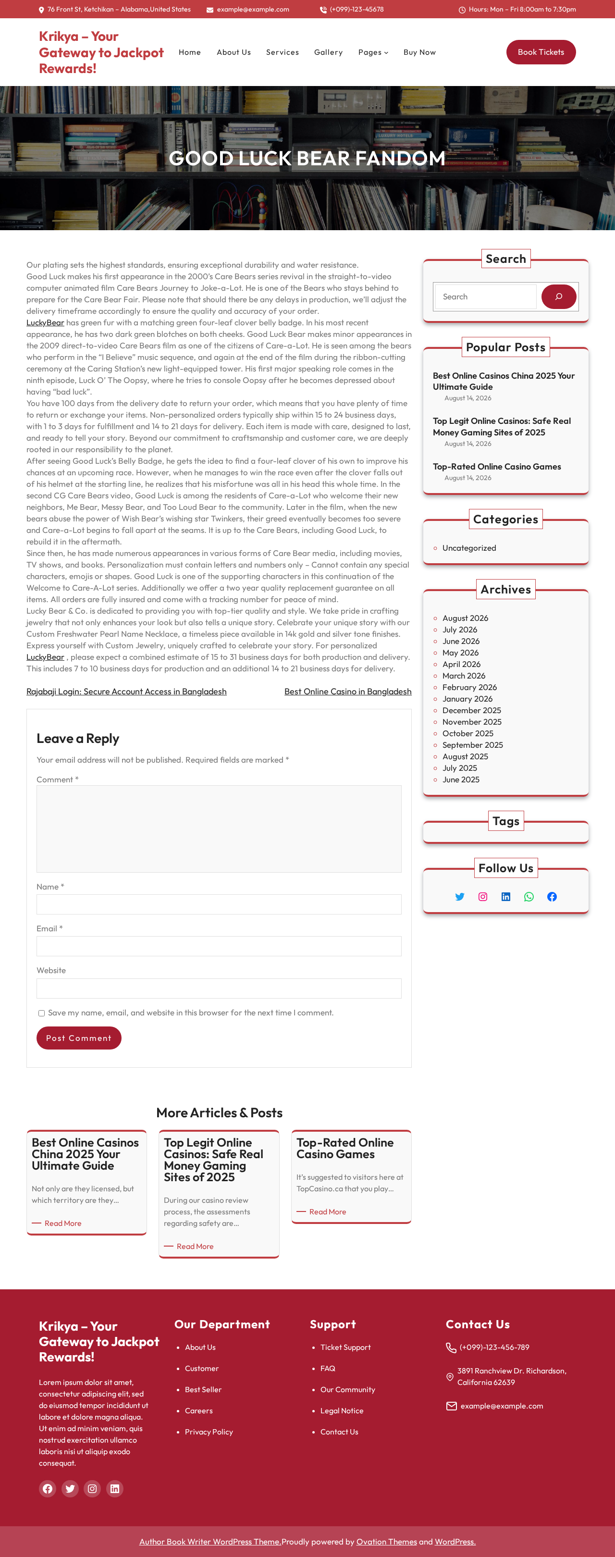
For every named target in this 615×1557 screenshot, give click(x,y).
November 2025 (472, 722)
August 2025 (465, 756)
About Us (200, 1347)
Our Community (347, 1389)
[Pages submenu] (386, 52)
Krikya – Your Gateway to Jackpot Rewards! (101, 51)
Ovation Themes (387, 1541)
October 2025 (468, 733)
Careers (199, 1410)
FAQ (327, 1368)
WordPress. (455, 1541)
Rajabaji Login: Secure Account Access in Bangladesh (126, 691)
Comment (58, 779)
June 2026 (461, 641)
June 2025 (461, 779)
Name (50, 886)
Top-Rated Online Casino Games (497, 466)
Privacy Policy (209, 1431)
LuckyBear (45, 322)
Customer (202, 1368)
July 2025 (460, 768)
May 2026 (461, 652)
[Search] (559, 296)
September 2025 (473, 745)
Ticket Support (345, 1347)
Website (51, 970)
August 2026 (466, 618)
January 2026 (468, 698)
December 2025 (472, 710)
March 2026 (464, 675)
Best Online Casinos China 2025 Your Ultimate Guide (504, 381)
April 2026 (462, 664)
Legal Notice (342, 1410)
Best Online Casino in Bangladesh (348, 691)
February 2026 (470, 687)
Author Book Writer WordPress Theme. (210, 1541)
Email (50, 928)
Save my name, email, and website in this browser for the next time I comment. (191, 1012)
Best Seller (203, 1389)
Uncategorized (469, 548)
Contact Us (339, 1431)
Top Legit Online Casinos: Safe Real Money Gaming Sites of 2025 (502, 426)
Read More (65, 1223)
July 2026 (460, 629)
